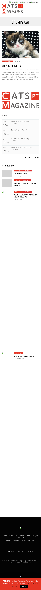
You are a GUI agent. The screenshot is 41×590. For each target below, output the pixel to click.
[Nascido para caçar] (7, 173)
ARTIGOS (17, 170)
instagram (30, 551)
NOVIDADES (18, 353)
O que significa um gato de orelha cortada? (25, 184)
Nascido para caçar (20, 173)
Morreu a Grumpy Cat (12, 66)
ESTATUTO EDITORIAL (8, 535)
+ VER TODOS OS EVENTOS (31, 157)
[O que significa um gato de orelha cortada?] (7, 183)
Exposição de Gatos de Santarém (21, 147)
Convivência (27, 170)
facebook (10, 551)
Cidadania (26, 180)
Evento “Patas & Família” (19, 130)
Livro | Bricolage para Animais (24, 356)
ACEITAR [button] (24, 586)
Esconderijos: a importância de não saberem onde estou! (25, 196)
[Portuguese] (26, 2)
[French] (19, 2)
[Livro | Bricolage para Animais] (7, 431)
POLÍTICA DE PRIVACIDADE (13, 540)
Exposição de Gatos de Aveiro (20, 121)
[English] (12, 2)
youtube (20, 551)
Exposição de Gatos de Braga (20, 139)
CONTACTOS (21, 537)
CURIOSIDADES (7, 61)
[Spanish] (34, 2)
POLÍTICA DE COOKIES (28, 540)
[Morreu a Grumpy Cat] (20, 44)
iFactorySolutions (25, 562)
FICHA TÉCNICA (19, 535)
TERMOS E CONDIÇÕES (32, 535)
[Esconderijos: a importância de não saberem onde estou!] (7, 270)
